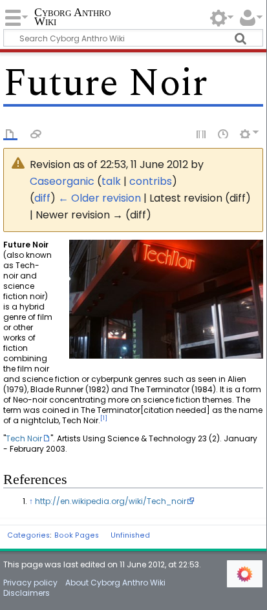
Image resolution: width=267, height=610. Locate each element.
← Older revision (99, 198)
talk (111, 181)
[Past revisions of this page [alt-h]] (224, 133)
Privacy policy (30, 582)
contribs (150, 181)
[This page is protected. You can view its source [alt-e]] (202, 133)
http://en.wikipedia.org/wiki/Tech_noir (110, 501)
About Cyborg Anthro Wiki (115, 582)
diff (42, 198)
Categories (28, 535)
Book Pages (76, 535)
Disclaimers (26, 592)
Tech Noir (24, 438)
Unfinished (130, 535)
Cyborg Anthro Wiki (72, 18)
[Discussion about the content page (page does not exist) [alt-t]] (36, 133)
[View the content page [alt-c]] (10, 133)
